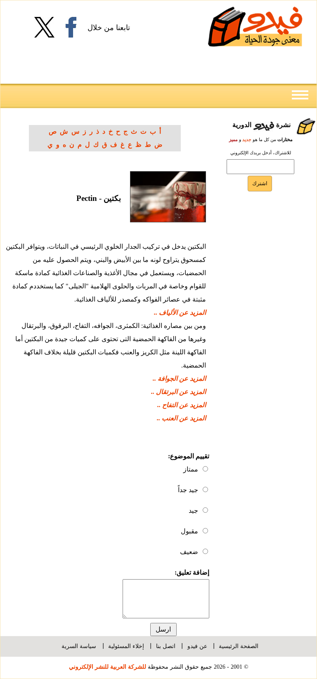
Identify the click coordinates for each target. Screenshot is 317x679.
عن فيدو (197, 646)
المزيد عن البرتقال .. (178, 391)
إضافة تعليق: (192, 572)
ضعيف (189, 551)
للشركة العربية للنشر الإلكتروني (107, 666)
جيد (193, 510)
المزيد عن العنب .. (181, 418)
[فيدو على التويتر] (47, 27)
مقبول (189, 531)
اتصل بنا (165, 646)
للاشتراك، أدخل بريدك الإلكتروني (260, 152)
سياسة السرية (79, 646)
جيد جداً (188, 489)
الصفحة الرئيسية (238, 646)
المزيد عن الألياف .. (180, 312)
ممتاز (190, 469)
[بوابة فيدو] (255, 26)
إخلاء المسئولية (126, 646)
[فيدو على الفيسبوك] (74, 27)
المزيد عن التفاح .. (181, 404)
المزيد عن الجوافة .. (179, 378)
